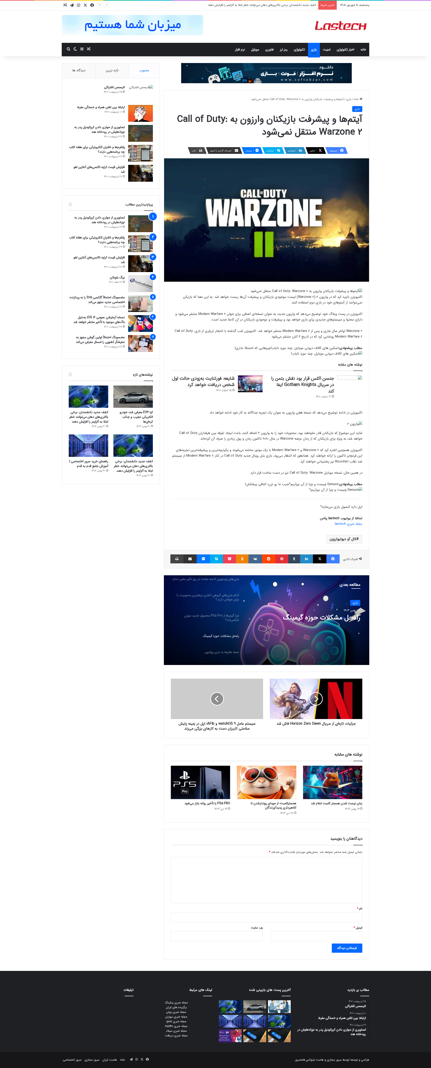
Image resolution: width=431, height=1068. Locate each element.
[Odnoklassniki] (242, 558)
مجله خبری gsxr (176, 1021)
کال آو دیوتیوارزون (343, 539)
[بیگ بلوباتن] (140, 283)
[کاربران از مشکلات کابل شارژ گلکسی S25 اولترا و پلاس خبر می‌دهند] (279, 1035)
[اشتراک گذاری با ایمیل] (190, 558)
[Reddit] (268, 558)
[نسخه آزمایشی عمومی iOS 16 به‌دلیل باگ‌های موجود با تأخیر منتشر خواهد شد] (140, 323)
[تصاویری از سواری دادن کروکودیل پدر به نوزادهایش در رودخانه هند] (140, 133)
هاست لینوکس (314, 1059)
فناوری (269, 49)
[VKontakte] (255, 558)
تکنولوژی (299, 49)
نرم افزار (240, 49)
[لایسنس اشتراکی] (140, 93)
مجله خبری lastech (348, 524)
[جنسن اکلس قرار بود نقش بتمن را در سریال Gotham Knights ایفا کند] (349, 383)
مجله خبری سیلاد (176, 1031)
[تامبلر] (294, 558)
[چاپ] (176, 558)
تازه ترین (112, 70)
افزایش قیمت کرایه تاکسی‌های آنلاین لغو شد (99, 169)
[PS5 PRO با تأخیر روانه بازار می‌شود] (200, 782)
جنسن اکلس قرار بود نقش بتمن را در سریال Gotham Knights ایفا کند (302, 385)
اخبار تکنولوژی (345, 49)
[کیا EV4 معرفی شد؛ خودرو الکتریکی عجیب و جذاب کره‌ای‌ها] (133, 397)
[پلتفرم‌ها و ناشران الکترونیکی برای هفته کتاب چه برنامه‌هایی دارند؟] (140, 153)
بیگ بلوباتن (117, 277)
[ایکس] (319, 558)
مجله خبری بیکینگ (176, 1002)
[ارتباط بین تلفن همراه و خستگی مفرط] (140, 113)
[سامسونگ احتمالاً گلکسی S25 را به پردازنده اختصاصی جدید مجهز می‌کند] (140, 303)
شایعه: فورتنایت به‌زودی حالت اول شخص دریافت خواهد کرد (203, 381)
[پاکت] (229, 558)
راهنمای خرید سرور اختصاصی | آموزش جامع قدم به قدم (88, 464)
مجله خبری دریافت (176, 1035)
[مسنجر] (203, 558)
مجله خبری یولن (176, 1012)
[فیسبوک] (333, 558)
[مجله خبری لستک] (341, 27)
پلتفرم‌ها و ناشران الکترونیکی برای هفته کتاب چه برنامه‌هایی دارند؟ (97, 149)
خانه (363, 49)
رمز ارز (284, 49)
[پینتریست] (281, 558)
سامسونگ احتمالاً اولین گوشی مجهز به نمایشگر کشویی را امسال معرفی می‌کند (100, 339)
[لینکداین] (306, 558)
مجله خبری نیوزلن (176, 1016)
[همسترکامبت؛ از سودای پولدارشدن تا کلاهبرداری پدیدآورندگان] (266, 782)
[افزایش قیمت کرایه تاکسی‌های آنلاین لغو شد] (140, 173)
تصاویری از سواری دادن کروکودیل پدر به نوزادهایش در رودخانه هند (99, 129)
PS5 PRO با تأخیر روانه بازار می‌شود (207, 803)
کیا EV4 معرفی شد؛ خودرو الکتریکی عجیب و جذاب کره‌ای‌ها (136, 417)
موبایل (255, 49)
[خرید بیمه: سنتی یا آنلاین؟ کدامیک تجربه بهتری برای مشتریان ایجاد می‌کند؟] (279, 1006)
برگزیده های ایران (176, 1007)
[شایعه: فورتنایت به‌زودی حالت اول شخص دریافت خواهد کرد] (250, 383)
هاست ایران (110, 1059)
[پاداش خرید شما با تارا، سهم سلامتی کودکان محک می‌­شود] (230, 1035)
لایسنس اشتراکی (114, 87)
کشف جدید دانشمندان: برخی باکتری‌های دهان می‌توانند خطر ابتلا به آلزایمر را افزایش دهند (262, 5)
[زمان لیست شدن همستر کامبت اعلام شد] (332, 782)
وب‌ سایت (257, 927)
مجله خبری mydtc (176, 1026)
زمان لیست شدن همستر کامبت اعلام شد (336, 803)
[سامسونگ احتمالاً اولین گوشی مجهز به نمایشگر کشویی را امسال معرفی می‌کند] (140, 343)
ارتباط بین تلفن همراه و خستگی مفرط (101, 107)
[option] (266, 620)
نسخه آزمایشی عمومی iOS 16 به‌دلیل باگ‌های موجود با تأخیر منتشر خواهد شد (99, 320)
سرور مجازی (334, 1059)
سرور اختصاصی (72, 1059)
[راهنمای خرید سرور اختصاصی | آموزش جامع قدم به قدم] (88, 445)
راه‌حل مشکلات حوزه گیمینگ (321, 618)
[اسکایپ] (216, 558)
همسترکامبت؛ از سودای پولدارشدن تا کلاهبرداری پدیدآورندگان (273, 805)
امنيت (326, 49)
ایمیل (358, 927)
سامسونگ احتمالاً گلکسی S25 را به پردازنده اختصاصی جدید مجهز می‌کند (97, 300)
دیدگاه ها (78, 70)
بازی (314, 49)
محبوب (144, 70)
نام (359, 908)
